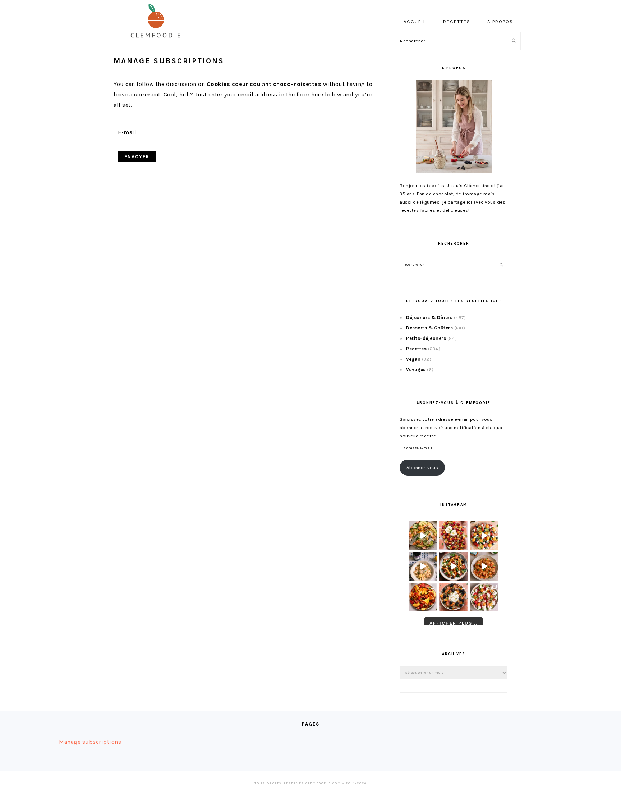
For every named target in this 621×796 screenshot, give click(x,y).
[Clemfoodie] (157, 42)
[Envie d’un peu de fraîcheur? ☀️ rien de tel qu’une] (484, 597)
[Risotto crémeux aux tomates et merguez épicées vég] (484, 566)
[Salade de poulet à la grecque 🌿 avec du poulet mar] (453, 566)
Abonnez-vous (422, 467)
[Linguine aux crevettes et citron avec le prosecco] (423, 566)
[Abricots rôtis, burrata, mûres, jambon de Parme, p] (453, 597)
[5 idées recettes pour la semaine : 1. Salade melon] (453, 535)
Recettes (416, 348)
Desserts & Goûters (429, 328)
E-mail (127, 132)
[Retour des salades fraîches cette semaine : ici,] (484, 535)
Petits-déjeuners (426, 338)
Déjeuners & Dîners (429, 317)
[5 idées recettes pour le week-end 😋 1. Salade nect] (423, 597)
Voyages (416, 369)
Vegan (413, 359)
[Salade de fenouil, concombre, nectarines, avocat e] (423, 535)
